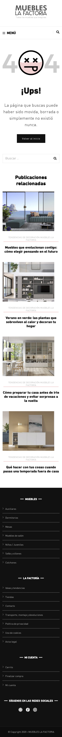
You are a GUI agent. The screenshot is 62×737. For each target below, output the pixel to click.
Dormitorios (11, 517)
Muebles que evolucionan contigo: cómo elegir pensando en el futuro (31, 249)
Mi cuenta (10, 685)
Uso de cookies (13, 632)
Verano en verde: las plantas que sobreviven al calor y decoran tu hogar (31, 322)
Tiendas (9, 596)
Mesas (8, 526)
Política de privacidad (16, 623)
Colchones (10, 562)
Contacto (10, 605)
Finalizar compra (14, 676)
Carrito (9, 667)
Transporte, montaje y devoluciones (24, 614)
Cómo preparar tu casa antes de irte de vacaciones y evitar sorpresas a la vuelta (31, 396)
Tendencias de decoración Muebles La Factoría (31, 238)
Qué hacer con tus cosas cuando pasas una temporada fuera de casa (31, 469)
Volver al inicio (31, 138)
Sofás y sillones (13, 553)
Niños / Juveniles (14, 544)
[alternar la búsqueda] (57, 32)
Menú (11, 33)
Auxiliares (10, 508)
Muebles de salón (14, 535)
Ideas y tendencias (15, 587)
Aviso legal (11, 641)
